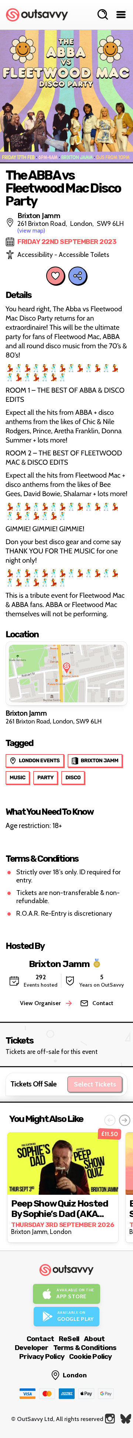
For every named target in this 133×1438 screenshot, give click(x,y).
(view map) (31, 230)
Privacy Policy (41, 1356)
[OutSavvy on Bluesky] (125, 1418)
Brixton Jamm (59, 963)
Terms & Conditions (85, 1347)
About (94, 1338)
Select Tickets (95, 1084)
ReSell (69, 1338)
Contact (40, 1338)
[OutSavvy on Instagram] (109, 1418)
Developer (31, 1347)
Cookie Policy (90, 1356)
